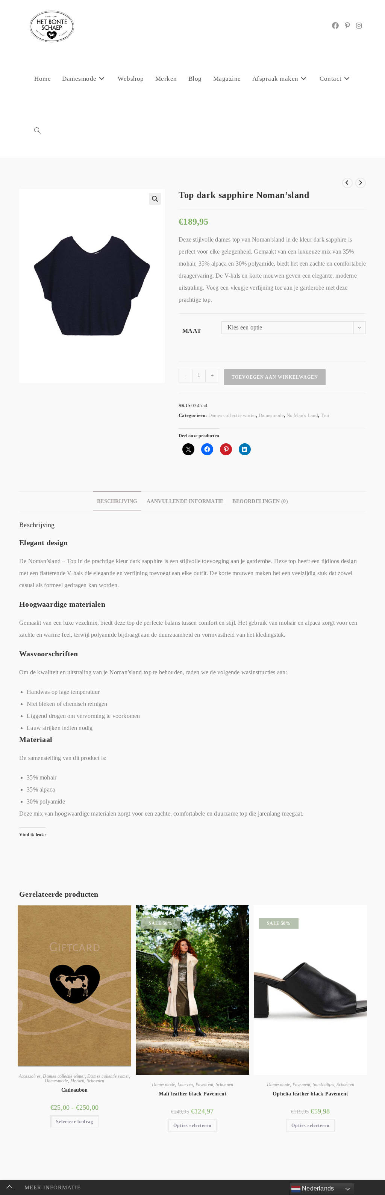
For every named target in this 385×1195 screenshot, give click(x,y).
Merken (77, 1080)
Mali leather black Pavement (192, 1094)
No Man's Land (302, 415)
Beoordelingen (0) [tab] (260, 501)
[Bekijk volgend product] (360, 183)
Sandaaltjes (323, 1084)
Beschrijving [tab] (117, 501)
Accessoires (30, 1076)
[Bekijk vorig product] (347, 183)
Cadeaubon (74, 1090)
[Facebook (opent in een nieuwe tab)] (335, 26)
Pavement (205, 1084)
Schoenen (96, 1080)
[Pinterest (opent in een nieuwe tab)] (347, 26)
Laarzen (185, 1084)
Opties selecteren (192, 1125)
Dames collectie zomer (108, 1076)
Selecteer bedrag (74, 1121)
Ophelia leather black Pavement (310, 1094)
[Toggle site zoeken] (37, 131)
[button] (155, 199)
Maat (191, 331)
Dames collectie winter (232, 415)
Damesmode (271, 415)
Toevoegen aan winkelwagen (275, 377)
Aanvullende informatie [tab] (185, 501)
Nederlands (317, 1188)
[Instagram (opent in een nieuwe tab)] (359, 26)
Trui (325, 415)
